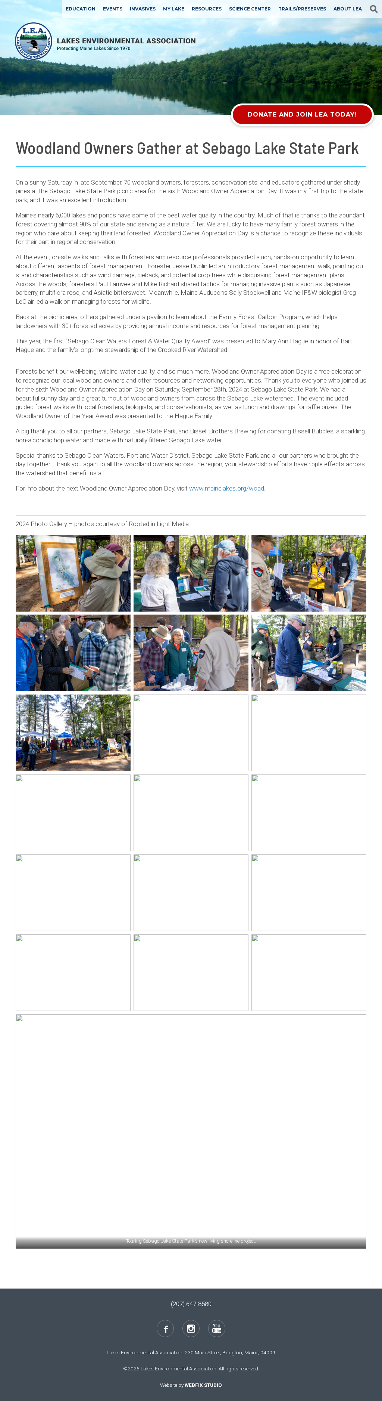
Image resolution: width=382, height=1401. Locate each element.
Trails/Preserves (302, 9)
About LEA (348, 9)
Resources (207, 9)
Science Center (250, 9)
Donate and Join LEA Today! (302, 114)
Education (81, 9)
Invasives (143, 9)
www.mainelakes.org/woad (226, 488)
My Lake (173, 9)
